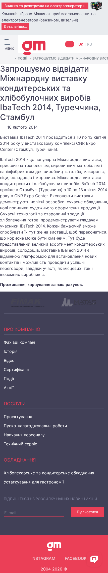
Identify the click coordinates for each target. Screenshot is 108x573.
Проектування (18, 416)
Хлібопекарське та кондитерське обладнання (49, 472)
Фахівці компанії (20, 342)
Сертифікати (16, 369)
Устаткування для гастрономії (34, 481)
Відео (9, 360)
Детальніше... (15, 26)
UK (81, 44)
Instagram (43, 558)
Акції (9, 387)
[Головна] (10, 58)
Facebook (76, 558)
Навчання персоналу (24, 434)
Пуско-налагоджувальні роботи (35, 425)
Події (9, 378)
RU (89, 44)
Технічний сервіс (20, 443)
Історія (11, 351)
